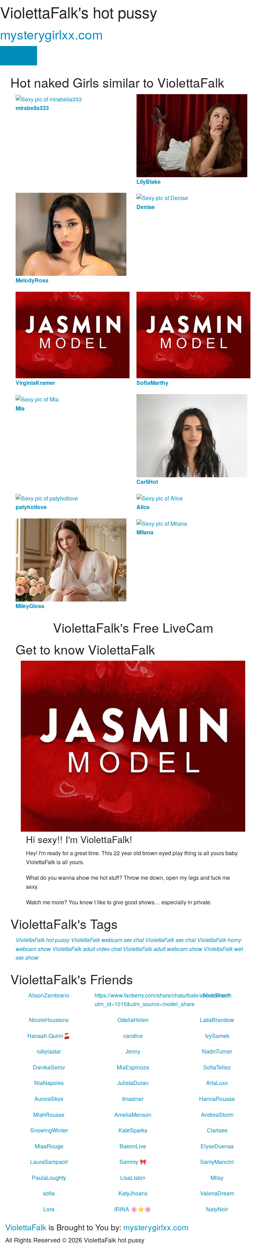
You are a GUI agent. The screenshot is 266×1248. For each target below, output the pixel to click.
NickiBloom (217, 995)
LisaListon (132, 1178)
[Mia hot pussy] (37, 399)
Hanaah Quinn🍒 (48, 1036)
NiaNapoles (49, 1083)
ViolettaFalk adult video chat (87, 949)
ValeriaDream (217, 1193)
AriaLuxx (217, 1083)
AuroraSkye (48, 1099)
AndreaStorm (217, 1115)
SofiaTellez (217, 1067)
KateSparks (132, 1130)
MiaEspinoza (133, 1067)
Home (18, 56)
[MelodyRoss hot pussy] (71, 233)
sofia (49, 1193)
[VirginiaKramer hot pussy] (73, 334)
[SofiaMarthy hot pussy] (193, 334)
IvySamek (217, 1036)
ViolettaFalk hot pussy (43, 940)
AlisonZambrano (48, 995)
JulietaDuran (133, 1083)
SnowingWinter (49, 1130)
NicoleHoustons (49, 1020)
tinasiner (132, 1099)
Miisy (217, 1178)
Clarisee (217, 1130)
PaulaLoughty (49, 1178)
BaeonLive (132, 1146)
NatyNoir (217, 1209)
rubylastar (49, 1051)
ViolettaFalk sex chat (170, 940)
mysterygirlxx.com (51, 34)
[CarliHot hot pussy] (191, 435)
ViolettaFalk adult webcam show (162, 949)
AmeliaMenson (132, 1115)
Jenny (132, 1051)
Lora (48, 1209)
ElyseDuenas (217, 1146)
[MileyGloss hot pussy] (71, 559)
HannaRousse (217, 1099)
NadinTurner (217, 1051)
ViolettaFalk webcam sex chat (107, 940)
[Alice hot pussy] (159, 497)
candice (133, 1036)
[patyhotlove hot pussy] (47, 497)
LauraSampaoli (49, 1162)
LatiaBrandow (217, 1020)
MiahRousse (48, 1115)
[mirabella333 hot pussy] (49, 98)
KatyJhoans (133, 1193)
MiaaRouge (49, 1146)
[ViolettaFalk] (133, 745)
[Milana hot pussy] (161, 523)
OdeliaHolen (133, 1020)
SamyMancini (217, 1162)
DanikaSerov (49, 1067)
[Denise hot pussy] (162, 197)
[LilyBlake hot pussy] (191, 135)
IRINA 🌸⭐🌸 (132, 1209)
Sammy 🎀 (133, 1162)
